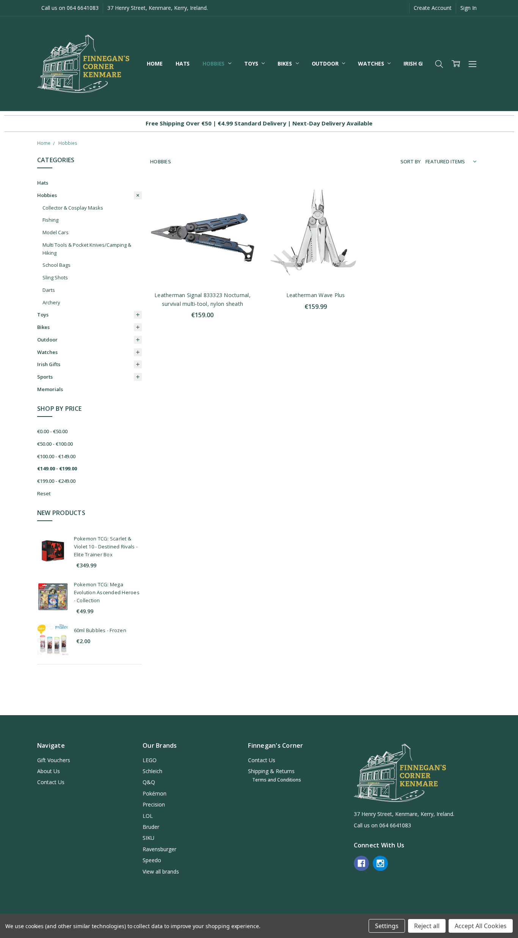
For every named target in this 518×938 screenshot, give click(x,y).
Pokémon (154, 793)
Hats (183, 63)
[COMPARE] (241, 206)
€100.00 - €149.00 (56, 456)
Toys (251, 63)
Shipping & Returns (271, 771)
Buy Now (202, 268)
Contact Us (50, 782)
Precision (154, 804)
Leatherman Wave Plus (315, 295)
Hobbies (214, 63)
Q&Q (149, 782)
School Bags (56, 265)
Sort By (410, 161)
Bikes (285, 63)
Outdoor (326, 63)
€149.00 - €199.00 (57, 468)
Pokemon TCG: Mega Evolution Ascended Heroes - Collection (107, 592)
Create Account (433, 7)
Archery (51, 302)
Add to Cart (202, 252)
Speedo (152, 860)
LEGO (150, 760)
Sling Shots (55, 277)
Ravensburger (159, 849)
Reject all (427, 926)
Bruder (151, 826)
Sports (45, 376)
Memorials (50, 389)
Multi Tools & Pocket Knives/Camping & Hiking (86, 248)
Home (154, 63)
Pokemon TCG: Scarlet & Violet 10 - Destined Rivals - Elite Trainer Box (106, 546)
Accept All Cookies (481, 926)
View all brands (161, 871)
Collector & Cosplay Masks (72, 207)
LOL (148, 815)
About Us (48, 771)
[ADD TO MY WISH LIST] (241, 218)
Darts (48, 290)
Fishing (50, 219)
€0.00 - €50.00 (52, 431)
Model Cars (55, 232)
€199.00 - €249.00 (56, 481)
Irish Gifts (418, 63)
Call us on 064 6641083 (70, 7)
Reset (44, 493)
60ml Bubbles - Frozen (100, 630)
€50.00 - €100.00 (55, 443)
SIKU (148, 837)
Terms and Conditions (276, 780)
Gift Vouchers (53, 760)
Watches (371, 63)
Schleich (152, 771)
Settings (387, 926)
